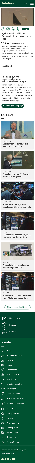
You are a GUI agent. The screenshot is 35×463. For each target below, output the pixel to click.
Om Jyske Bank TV (7, 453)
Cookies (4, 450)
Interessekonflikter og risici (17, 450)
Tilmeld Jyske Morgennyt (13, 106)
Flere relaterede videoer (17, 307)
